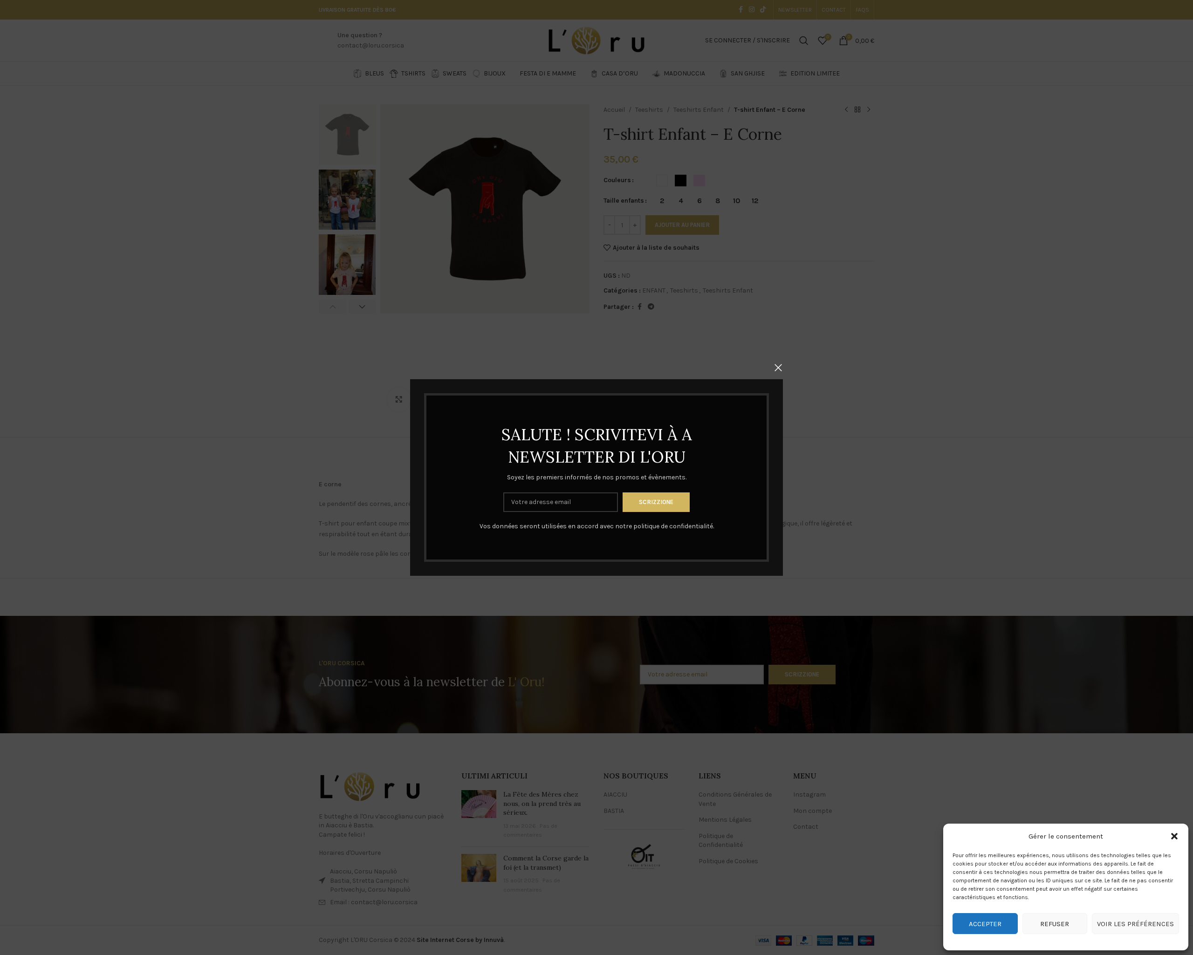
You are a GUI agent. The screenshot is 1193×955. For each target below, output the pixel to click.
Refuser (1054, 924)
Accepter (985, 924)
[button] (1174, 836)
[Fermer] (778, 367)
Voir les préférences (1135, 924)
